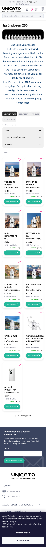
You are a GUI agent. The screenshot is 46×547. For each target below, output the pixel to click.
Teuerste (35, 114)
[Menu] (43, 9)
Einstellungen (23, 532)
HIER (4, 524)
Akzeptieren (23, 540)
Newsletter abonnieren (14, 461)
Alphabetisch (9, 120)
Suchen (40, 16)
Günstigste (23, 114)
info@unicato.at (13, 491)
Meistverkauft (10, 114)
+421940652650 (13, 496)
